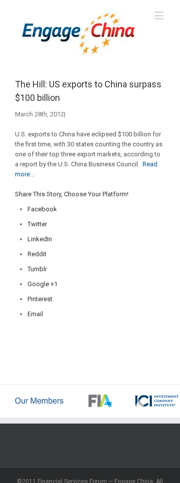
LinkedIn (40, 239)
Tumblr (37, 269)
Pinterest (40, 299)
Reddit (37, 254)
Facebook (42, 209)
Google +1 (43, 284)
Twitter (37, 224)
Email (35, 314)
